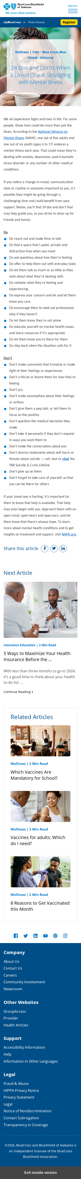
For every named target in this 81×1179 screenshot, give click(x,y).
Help (7, 1054)
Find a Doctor (36, 22)
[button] (15, 22)
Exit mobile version (40, 1172)
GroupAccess (15, 1011)
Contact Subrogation (21, 1117)
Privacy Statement (19, 1097)
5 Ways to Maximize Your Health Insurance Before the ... (37, 656)
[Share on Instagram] (63, 548)
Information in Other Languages (31, 1061)
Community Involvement (24, 981)
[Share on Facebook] (44, 548)
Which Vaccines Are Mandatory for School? (34, 775)
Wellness (22, 52)
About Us (11, 961)
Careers (10, 975)
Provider (11, 1018)
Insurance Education (19, 645)
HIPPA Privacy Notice (21, 1090)
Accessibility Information (24, 1047)
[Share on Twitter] (54, 548)
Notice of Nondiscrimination (28, 1110)
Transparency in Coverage (26, 1124)
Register (69, 22)
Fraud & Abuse (16, 1083)
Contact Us (13, 968)
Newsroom (13, 988)
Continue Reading (18, 692)
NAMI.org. (69, 534)
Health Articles (16, 1025)
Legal (8, 1104)
